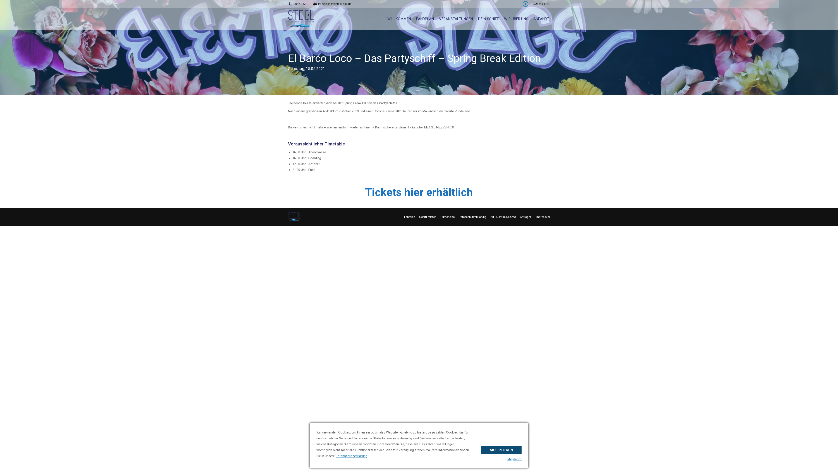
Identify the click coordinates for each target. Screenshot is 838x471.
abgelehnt (514, 459)
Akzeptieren (501, 450)
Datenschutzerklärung (351, 456)
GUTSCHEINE (541, 4)
